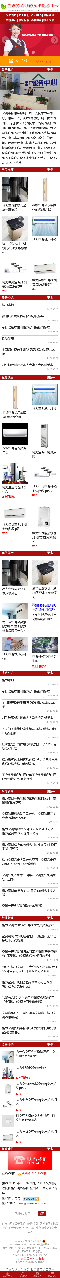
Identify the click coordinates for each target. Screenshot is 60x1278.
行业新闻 (8, 918)
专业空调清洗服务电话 (14, 450)
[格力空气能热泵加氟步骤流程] (15, 189)
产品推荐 (8, 169)
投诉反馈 (49, 20)
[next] (54, 40)
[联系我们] (30, 1168)
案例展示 (11, 20)
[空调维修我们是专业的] (45, 645)
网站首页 (11, 15)
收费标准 (23, 20)
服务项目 (49, 15)
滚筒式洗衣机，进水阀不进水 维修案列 (14, 248)
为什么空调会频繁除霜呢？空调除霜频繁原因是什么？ (14, 627)
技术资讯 (8, 673)
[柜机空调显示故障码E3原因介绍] (45, 189)
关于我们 (23, 15)
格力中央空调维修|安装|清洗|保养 (14, 284)
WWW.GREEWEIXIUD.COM (25, 1244)
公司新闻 (8, 791)
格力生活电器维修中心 (14, 489)
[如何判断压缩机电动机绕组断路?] (45, 607)
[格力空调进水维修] (45, 226)
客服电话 (36, 20)
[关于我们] (30, 108)
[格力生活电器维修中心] (15, 473)
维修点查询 (43, 1227)
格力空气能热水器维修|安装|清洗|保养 (44, 538)
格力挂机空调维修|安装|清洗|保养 (44, 282)
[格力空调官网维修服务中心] (30, 10)
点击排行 (8, 1044)
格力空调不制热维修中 (14, 657)
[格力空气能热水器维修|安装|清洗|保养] (45, 516)
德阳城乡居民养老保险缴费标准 (23, 316)
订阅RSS (28, 1227)
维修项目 (32, 1223)
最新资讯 (8, 298)
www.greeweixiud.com (32, 1203)
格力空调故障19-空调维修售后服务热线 (28, 925)
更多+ (51, 69)
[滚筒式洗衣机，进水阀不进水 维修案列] (15, 228)
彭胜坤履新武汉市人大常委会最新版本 (27, 365)
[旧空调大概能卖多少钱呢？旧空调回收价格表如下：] (8, 1125)
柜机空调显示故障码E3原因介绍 (44, 207)
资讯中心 (36, 15)
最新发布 (8, 338)
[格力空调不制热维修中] (15, 644)
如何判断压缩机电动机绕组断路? (44, 617)
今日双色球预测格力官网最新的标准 (26, 327)
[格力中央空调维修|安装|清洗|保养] (15, 268)
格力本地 (8, 305)
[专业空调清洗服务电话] (15, 434)
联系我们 (8, 1149)
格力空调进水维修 (44, 239)
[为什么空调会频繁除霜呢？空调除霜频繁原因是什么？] (15, 611)
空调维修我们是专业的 (44, 659)
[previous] (5, 40)
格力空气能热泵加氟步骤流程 (14, 208)
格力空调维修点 (33, 1241)
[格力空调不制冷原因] (45, 436)
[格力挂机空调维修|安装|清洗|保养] (45, 267)
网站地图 (45, 1223)
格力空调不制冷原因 (44, 454)
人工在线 (21, 61)
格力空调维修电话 (38, 1255)
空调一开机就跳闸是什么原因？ (23, 905)
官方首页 (7, 1223)
